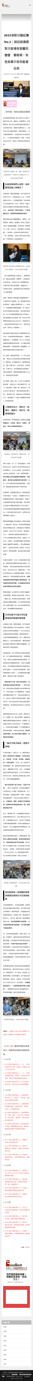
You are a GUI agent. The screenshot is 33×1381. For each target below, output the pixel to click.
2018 (4, 1359)
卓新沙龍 (20, 74)
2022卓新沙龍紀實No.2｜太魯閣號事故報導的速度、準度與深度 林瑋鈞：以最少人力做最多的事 (17, 1106)
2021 (4, 1345)
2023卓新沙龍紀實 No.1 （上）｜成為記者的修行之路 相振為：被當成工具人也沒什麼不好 (17, 1067)
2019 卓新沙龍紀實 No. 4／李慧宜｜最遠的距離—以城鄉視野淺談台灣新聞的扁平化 (17, 1233)
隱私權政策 (15, 1374)
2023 (4, 1336)
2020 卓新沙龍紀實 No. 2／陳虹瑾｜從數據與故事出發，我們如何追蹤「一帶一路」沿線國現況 (17, 1181)
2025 (4, 1327)
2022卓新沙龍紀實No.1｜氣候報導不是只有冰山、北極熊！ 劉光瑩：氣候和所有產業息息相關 (17, 1097)
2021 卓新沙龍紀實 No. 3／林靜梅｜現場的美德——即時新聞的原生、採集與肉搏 (17, 1157)
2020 (4, 1350)
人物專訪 (11, 1031)
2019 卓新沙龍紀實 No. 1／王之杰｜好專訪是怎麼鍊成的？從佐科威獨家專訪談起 (17, 1210)
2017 (4, 1364)
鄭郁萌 (23, 1034)
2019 (4, 1354)
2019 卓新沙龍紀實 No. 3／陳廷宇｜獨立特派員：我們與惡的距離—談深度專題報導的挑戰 (17, 1224)
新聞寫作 (11, 1034)
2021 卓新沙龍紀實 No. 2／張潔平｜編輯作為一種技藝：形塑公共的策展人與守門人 (17, 1148)
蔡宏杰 (27, 1247)
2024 (4, 1331)
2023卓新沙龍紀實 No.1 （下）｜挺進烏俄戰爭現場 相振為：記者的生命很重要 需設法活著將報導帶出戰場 (17, 1075)
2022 (4, 1340)
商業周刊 (24, 1031)
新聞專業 (18, 1034)
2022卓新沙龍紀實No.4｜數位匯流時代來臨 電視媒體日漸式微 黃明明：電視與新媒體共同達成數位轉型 (17, 1126)
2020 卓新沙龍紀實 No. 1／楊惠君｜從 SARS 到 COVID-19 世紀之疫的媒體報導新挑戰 (17, 1173)
